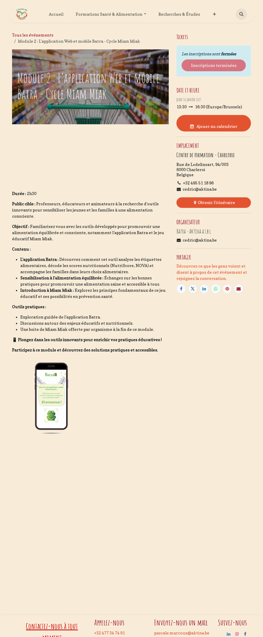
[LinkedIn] (204, 289)
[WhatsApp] (215, 289)
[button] (241, 14)
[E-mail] (238, 289)
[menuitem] (56, 14)
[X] (193, 289)
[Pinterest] (227, 289)
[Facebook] (181, 289)
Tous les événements (32, 35)
